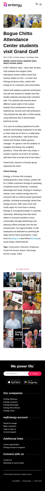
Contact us (7, 460)
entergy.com (15, 238)
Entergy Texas (8, 411)
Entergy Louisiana (10, 402)
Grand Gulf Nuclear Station (14, 250)
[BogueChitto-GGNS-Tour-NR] (22, 21)
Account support (9, 432)
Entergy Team (34, 57)
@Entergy (34, 238)
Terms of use (38, 481)
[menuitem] (36, 4)
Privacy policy (27, 481)
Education (24, 247)
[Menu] (40, 4)
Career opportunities (11, 444)
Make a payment (9, 426)
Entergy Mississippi (10, 405)
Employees (34, 247)
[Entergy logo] (18, 4)
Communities (14, 247)
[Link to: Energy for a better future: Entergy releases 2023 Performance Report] (12, 281)
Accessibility (16, 481)
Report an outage (10, 423)
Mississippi (31, 250)
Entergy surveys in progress (14, 447)
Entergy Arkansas (10, 399)
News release (20, 57)
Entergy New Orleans (11, 408)
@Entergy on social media (13, 463)
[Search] (36, 4)
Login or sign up (9, 429)
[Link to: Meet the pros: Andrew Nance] (12, 319)
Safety (19, 254)
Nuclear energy (9, 254)
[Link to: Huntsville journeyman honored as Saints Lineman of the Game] (12, 338)
